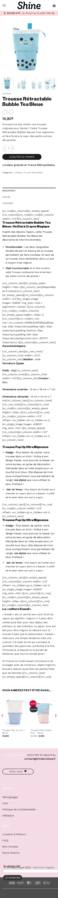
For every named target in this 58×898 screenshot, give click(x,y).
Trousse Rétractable (33, 172)
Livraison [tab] (7, 203)
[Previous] (7, 48)
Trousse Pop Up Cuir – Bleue (14, 731)
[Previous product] (11, 112)
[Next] (51, 48)
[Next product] (5, 112)
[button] (4, 5)
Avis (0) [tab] (6, 197)
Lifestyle (6, 93)
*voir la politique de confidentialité (22, 884)
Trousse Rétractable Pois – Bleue (41, 731)
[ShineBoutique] (29, 5)
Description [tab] (8, 190)
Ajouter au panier (21, 156)
